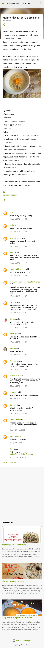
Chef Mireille (14, 238)
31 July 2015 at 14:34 (18, 457)
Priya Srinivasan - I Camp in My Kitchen (25, 282)
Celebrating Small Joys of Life (18, 3)
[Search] (41, 3)
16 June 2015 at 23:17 (18, 263)
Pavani (12, 253)
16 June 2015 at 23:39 (18, 276)
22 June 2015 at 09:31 (18, 399)
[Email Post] (4, 192)
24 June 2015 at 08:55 (18, 413)
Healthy (6, 195)
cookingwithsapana (17, 269)
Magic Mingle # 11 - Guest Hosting (14, 544)
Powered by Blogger (23, 641)
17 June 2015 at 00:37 (18, 296)
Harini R (13, 302)
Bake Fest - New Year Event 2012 (13, 581)
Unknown (13, 392)
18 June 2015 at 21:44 (18, 369)
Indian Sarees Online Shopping (21, 454)
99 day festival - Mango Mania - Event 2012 (17, 618)
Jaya (11, 449)
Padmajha (14, 334)
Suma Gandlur (15, 420)
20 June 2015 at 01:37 (18, 386)
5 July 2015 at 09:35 (17, 430)
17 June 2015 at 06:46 (18, 327)
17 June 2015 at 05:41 (18, 313)
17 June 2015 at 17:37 (18, 355)
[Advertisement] (22, 492)
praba (12, 212)
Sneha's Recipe (15, 436)
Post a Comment (9, 462)
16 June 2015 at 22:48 (18, 246)
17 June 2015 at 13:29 (18, 342)
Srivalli (12, 319)
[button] (4, 24)
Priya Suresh (14, 376)
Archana (13, 361)
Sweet (13, 195)
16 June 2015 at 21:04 (18, 219)
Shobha (13, 348)
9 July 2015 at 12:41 (17, 443)
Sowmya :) (14, 405)
